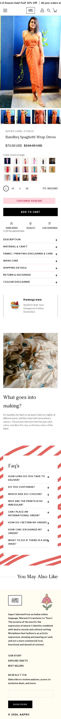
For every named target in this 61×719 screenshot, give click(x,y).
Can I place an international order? (24, 513)
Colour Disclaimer (16, 281)
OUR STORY (14, 655)
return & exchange (17, 274)
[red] (7, 169)
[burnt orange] (16, 178)
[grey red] (43, 169)
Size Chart (52, 188)
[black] (16, 161)
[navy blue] (52, 161)
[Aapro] (30, 10)
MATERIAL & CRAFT (15, 246)
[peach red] (25, 161)
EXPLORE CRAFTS (18, 660)
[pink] (7, 161)
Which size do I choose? (25, 494)
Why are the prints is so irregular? (25, 503)
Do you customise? (21, 486)
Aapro (25, 714)
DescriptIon (12, 239)
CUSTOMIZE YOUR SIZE (29, 200)
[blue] (16, 169)
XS (27, 188)
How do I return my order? (27, 522)
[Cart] (55, 10)
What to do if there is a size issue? (28, 542)
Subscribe (20, 704)
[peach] (7, 178)
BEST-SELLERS (16, 665)
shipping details (15, 267)
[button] (49, 10)
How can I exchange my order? (25, 531)
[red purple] (25, 169)
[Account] (43, 10)
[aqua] (34, 169)
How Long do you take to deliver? (26, 478)
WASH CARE (10, 260)
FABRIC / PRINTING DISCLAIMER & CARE (28, 253)
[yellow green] (52, 169)
